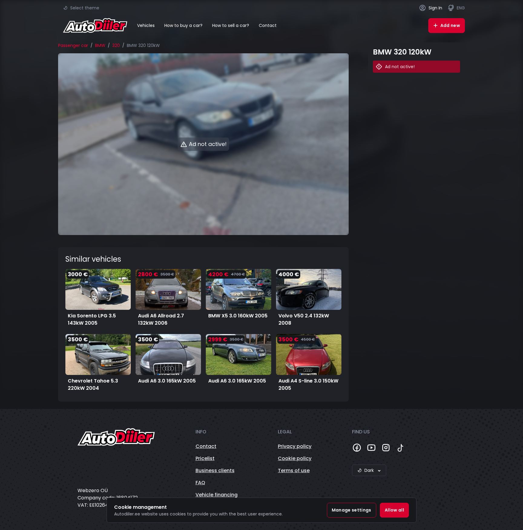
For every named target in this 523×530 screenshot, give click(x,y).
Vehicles (146, 25)
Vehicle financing (217, 494)
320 (116, 45)
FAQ (200, 482)
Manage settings (351, 510)
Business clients (215, 470)
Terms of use (294, 470)
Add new (450, 25)
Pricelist (205, 458)
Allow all (394, 510)
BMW (100, 45)
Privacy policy (294, 446)
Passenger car (73, 45)
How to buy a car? (183, 25)
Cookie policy (294, 458)
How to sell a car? (230, 25)
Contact (268, 25)
